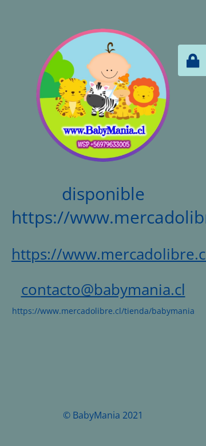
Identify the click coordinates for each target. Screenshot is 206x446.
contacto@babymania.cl (103, 289)
